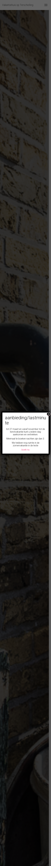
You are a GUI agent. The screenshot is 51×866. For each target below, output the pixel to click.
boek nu (25, 449)
